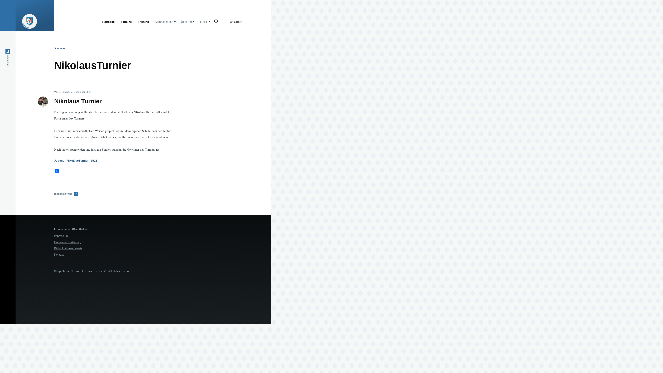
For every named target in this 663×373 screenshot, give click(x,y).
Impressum (61, 236)
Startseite (59, 48)
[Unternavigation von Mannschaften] (177, 21)
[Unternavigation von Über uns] (196, 21)
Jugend (59, 160)
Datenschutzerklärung (67, 242)
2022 (94, 160)
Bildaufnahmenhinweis (68, 248)
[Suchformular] (216, 21)
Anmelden (236, 21)
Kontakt (59, 254)
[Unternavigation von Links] (211, 21)
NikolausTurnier (78, 160)
